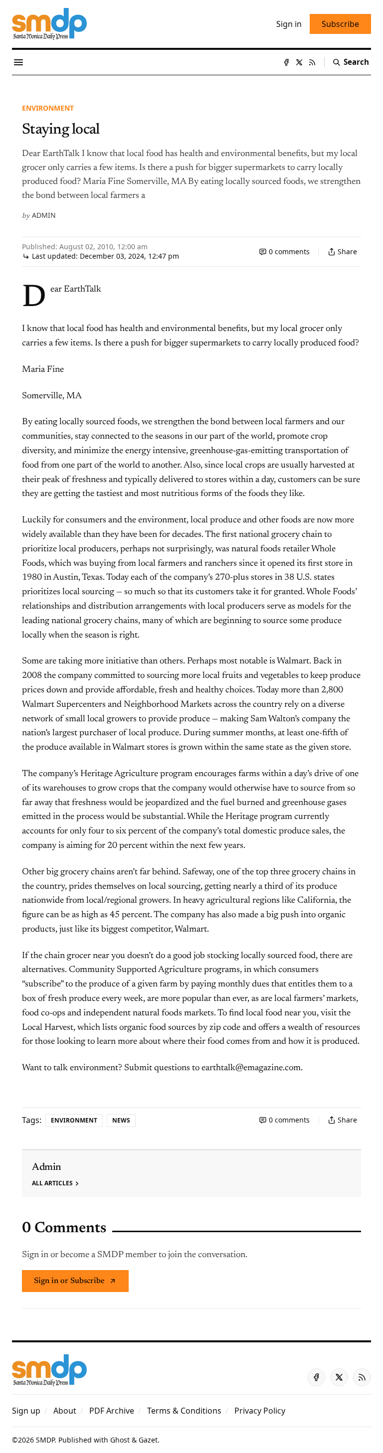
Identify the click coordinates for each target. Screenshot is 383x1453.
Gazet (148, 1440)
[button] (26, 1411)
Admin (44, 215)
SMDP (45, 1440)
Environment (48, 108)
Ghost (120, 1440)
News (121, 1120)
